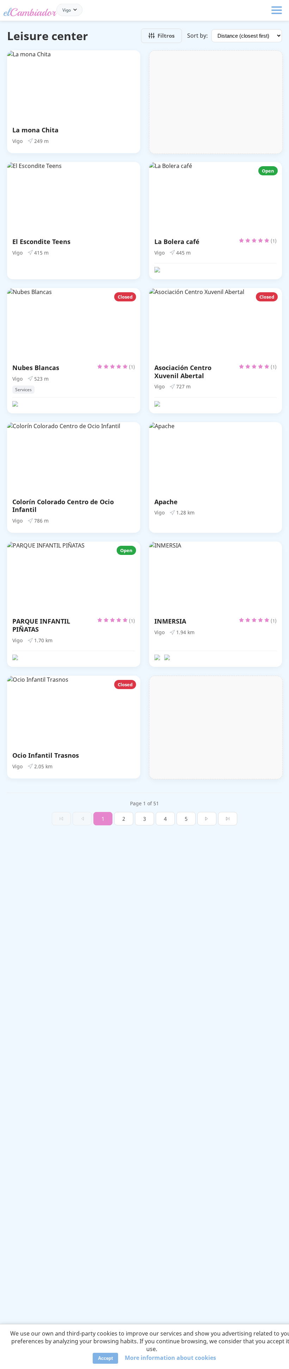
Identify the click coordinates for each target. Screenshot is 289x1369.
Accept (105, 1358)
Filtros (166, 35)
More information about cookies (170, 1358)
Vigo (66, 10)
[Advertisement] (216, 102)
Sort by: (197, 35)
